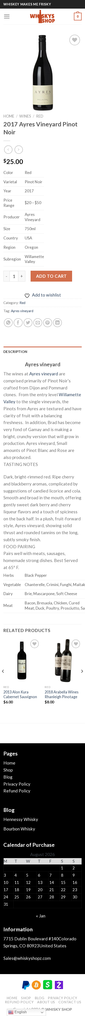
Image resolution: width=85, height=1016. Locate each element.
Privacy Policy (16, 784)
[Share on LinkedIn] (57, 322)
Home (8, 116)
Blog (7, 776)
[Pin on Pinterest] (47, 322)
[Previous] (3, 680)
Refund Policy (16, 790)
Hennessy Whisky (20, 819)
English (20, 1012)
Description (15, 352)
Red (39, 116)
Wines (25, 116)
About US (46, 1002)
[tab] (42, 352)
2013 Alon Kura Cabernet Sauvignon (20, 694)
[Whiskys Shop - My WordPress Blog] (42, 16)
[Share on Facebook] (18, 322)
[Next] (82, 680)
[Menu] (6, 16)
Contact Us (69, 1002)
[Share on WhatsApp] (8, 322)
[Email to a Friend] (37, 322)
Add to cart (51, 276)
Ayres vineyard (22, 311)
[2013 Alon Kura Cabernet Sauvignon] (21, 660)
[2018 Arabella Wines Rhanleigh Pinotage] (63, 660)
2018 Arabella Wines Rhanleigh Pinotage (61, 694)
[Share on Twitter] (28, 322)
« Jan (40, 915)
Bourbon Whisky (19, 828)
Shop (8, 769)
